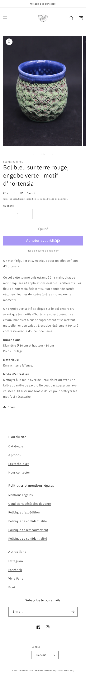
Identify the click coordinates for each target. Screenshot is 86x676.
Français (41, 655)
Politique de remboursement (28, 530)
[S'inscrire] (72, 612)
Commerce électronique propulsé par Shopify (54, 670)
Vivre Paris (15, 578)
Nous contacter (19, 472)
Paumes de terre (26, 670)
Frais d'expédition (27, 198)
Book (11, 587)
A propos (14, 455)
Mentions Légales (20, 495)
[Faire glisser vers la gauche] (33, 154)
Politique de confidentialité (27, 521)
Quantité (8, 205)
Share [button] (12, 407)
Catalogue (15, 446)
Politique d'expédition (24, 512)
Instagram (15, 561)
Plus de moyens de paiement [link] (43, 250)
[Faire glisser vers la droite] (52, 154)
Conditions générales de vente (29, 504)
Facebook (15, 570)
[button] (5, 18)
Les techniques (18, 464)
